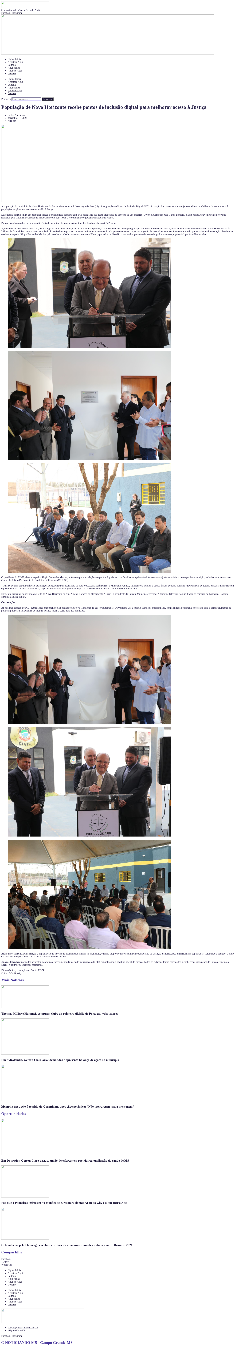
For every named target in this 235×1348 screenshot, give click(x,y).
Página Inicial (14, 59)
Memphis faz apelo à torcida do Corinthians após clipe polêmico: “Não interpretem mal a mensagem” (67, 1106)
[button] (117, 1259)
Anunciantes (14, 67)
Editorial (12, 64)
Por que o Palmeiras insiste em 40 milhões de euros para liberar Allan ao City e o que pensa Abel (64, 1202)
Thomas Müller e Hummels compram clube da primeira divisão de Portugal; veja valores (59, 1013)
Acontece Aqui (15, 62)
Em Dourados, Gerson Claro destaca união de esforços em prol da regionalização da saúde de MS (65, 1160)
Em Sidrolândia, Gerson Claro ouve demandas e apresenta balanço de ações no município (60, 1060)
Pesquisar (6, 99)
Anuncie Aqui (15, 70)
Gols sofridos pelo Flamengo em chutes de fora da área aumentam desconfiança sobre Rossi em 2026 (67, 1245)
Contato (12, 73)
